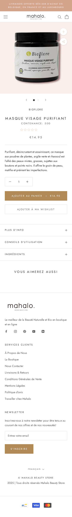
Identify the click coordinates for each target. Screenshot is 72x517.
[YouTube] (33, 331)
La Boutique (12, 359)
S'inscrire (19, 449)
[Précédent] (26, 100)
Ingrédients (15, 254)
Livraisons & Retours (17, 373)
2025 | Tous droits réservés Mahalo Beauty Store (36, 483)
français (34, 469)
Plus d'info (14, 230)
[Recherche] (59, 16)
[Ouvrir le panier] (66, 17)
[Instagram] (15, 331)
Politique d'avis (14, 392)
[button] (29, 130)
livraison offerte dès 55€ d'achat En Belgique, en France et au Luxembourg (36, 5)
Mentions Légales (15, 386)
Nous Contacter (14, 366)
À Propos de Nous (16, 353)
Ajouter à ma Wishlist (36, 209)
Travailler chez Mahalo (18, 399)
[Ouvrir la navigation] (6, 16)
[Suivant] (45, 100)
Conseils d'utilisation (24, 242)
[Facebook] (6, 331)
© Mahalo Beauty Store (36, 477)
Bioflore (36, 109)
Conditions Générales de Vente (23, 379)
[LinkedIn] (43, 331)
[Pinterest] (24, 331)
